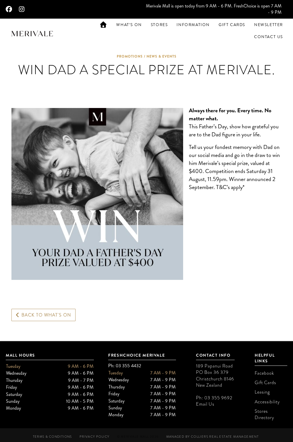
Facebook (264, 373)
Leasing (262, 392)
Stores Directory (264, 414)
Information (193, 24)
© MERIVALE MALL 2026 (138, 437)
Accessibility (267, 402)
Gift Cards (232, 24)
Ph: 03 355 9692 (214, 398)
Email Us (205, 404)
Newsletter (268, 24)
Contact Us (268, 37)
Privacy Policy (95, 437)
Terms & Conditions (52, 437)
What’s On (129, 24)
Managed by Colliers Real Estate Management (212, 437)
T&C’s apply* (230, 187)
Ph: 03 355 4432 (124, 365)
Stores (159, 24)
